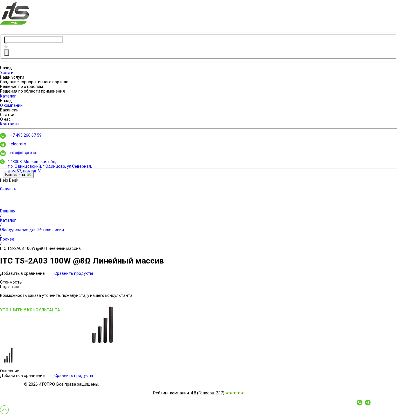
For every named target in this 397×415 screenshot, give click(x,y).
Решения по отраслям (21, 86)
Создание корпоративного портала (34, 82)
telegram (17, 144)
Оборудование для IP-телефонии (32, 229)
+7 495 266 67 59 (26, 135)
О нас (5, 119)
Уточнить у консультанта (30, 310)
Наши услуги (12, 77)
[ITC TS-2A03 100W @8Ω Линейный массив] (103, 323)
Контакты (9, 124)
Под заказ (9, 286)
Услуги (6, 72)
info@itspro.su (23, 152)
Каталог (8, 96)
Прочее (7, 239)
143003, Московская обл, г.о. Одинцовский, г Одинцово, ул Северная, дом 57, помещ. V (50, 166)
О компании (11, 105)
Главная (7, 211)
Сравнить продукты (73, 273)
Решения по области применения (32, 91)
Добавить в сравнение (23, 273)
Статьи (7, 114)
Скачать (8, 189)
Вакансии (9, 110)
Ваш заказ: (16, 174)
